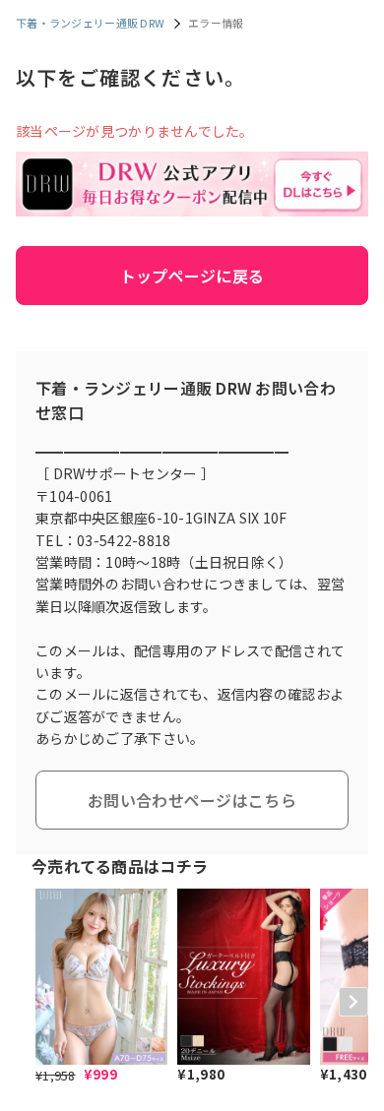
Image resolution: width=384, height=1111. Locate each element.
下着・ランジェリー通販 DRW (90, 23)
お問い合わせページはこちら (192, 800)
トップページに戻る (192, 275)
